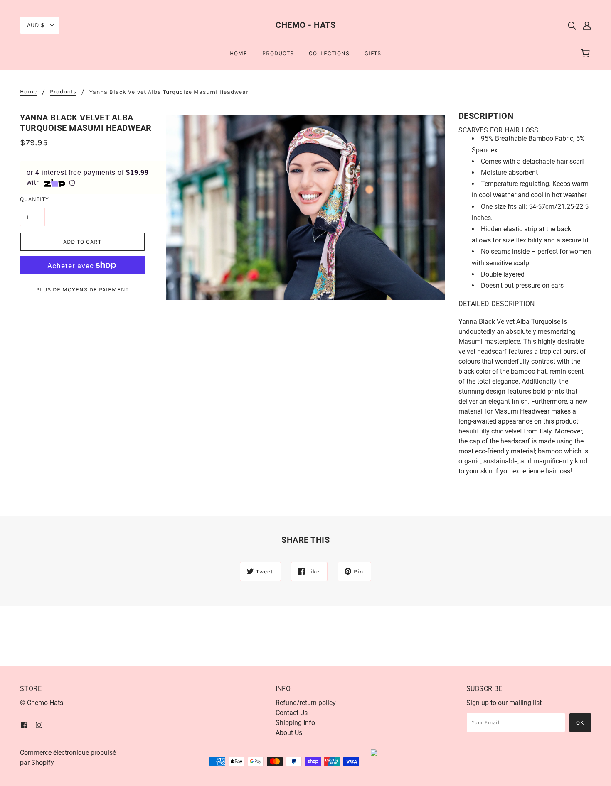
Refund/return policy (306, 703)
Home (28, 92)
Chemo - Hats (305, 25)
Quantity (32, 199)
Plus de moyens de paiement (82, 289)
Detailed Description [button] (496, 304)
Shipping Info (295, 723)
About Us (289, 733)
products (63, 92)
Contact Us (292, 713)
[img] (571, 25)
